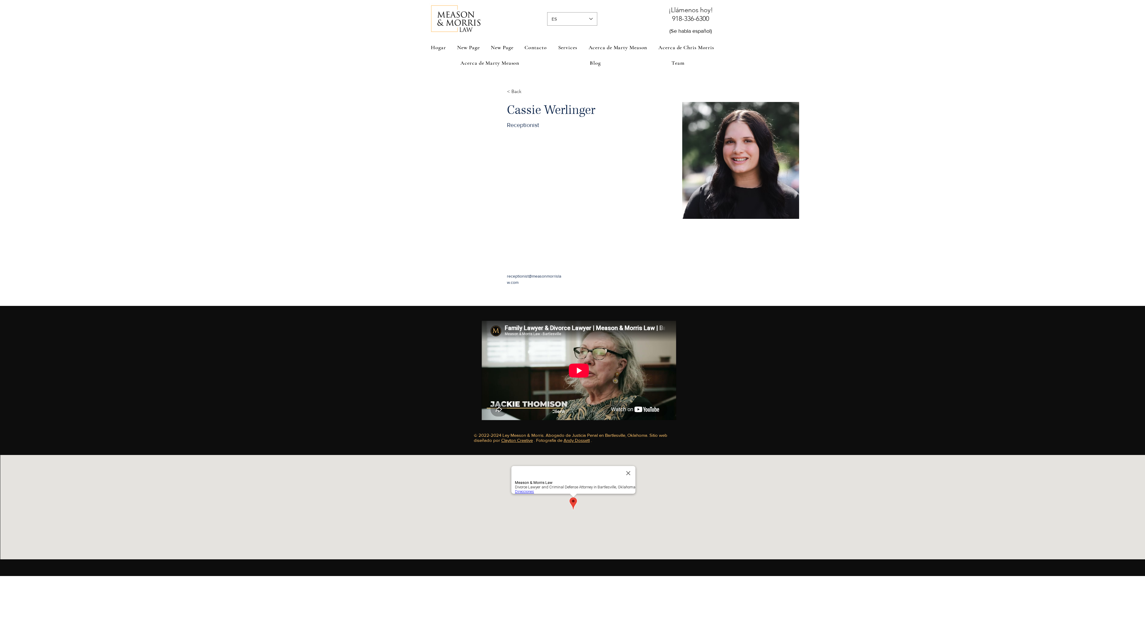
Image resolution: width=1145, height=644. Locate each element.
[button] (568, 47)
